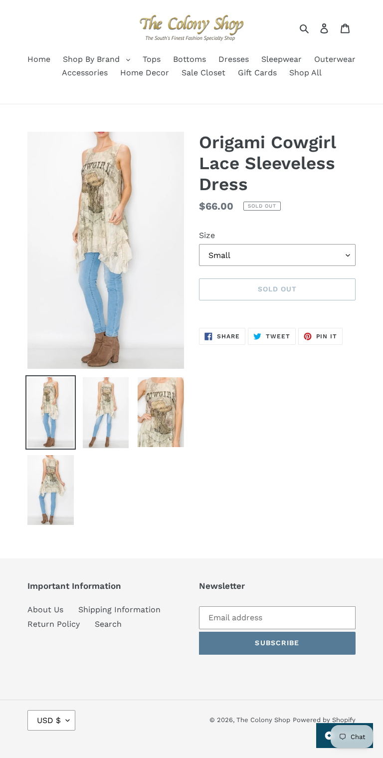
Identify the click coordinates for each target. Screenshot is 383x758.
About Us (45, 609)
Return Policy (53, 624)
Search (108, 624)
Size (207, 235)
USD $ (49, 720)
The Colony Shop (263, 720)
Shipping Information (119, 609)
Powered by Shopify (324, 720)
